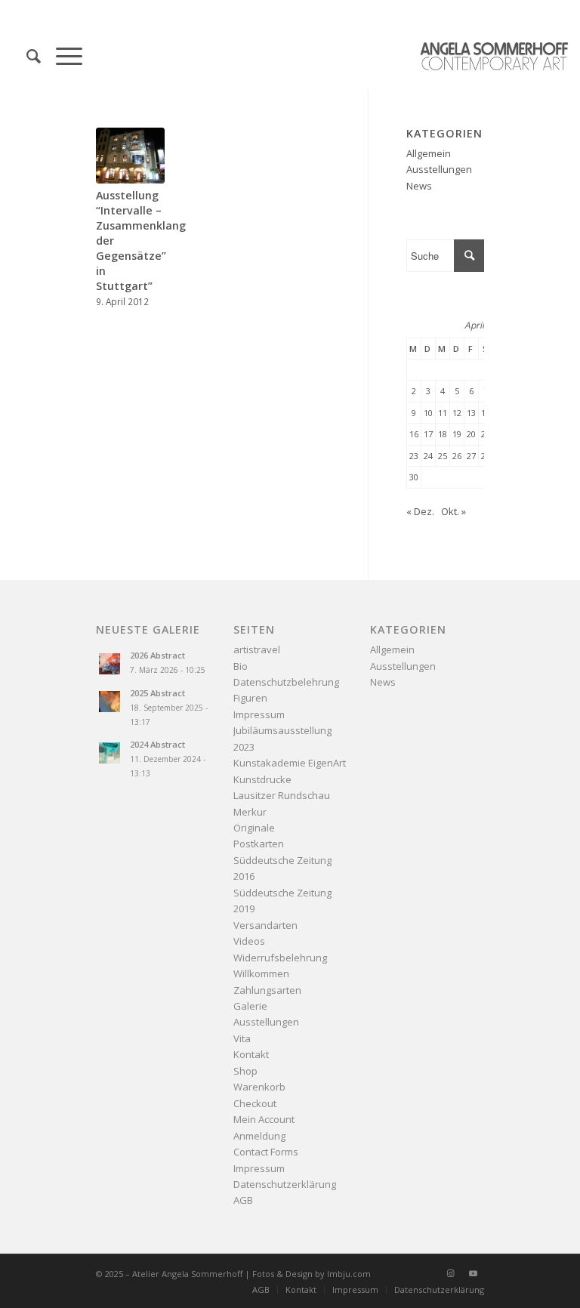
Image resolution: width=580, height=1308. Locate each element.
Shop (245, 1071)
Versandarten (265, 925)
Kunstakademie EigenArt (289, 763)
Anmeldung (259, 1136)
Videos (249, 941)
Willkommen (261, 973)
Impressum (259, 714)
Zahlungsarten (267, 990)
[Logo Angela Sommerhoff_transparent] (494, 56)
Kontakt (251, 1054)
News (419, 186)
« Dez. (420, 511)
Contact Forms (265, 1151)
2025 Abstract (157, 693)
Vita (242, 1038)
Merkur (250, 812)
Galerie (250, 1006)
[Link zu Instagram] (450, 1273)
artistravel (256, 649)
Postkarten (258, 843)
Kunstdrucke (262, 779)
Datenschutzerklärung (284, 1184)
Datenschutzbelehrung (286, 682)
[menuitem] (26, 56)
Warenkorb (259, 1087)
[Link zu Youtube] (472, 1273)
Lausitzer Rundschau (281, 795)
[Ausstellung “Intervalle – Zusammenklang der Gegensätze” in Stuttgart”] (130, 156)
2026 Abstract (157, 655)
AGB (243, 1200)
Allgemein (428, 153)
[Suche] (26, 56)
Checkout (254, 1103)
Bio (240, 666)
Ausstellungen (439, 169)
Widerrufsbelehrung (280, 957)
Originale (254, 827)
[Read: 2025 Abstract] (109, 701)
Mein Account (264, 1119)
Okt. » (453, 511)
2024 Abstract (157, 744)
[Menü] (61, 56)
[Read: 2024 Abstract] (109, 753)
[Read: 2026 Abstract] (109, 663)
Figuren (250, 698)
